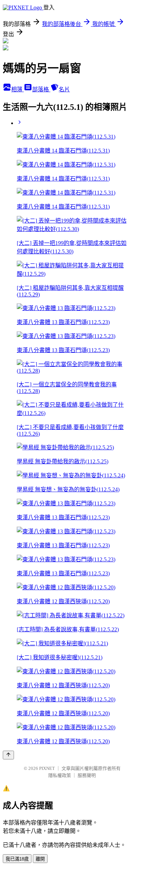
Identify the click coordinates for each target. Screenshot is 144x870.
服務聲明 (87, 775)
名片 (64, 89)
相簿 (17, 89)
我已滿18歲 (17, 859)
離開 (40, 859)
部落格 (41, 89)
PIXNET (47, 768)
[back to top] (8, 755)
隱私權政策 (59, 775)
